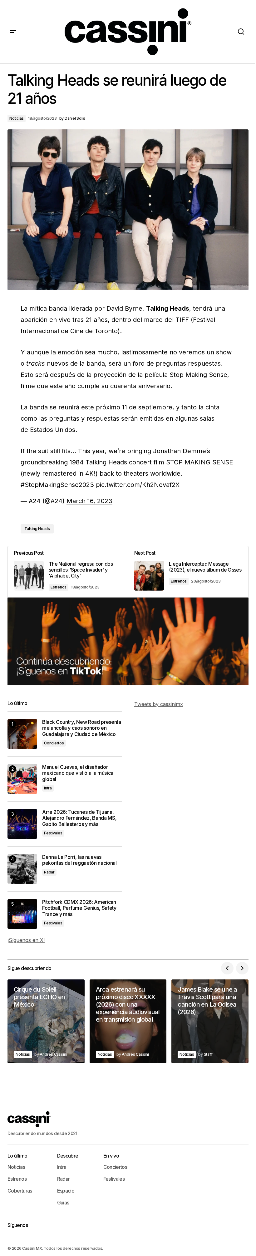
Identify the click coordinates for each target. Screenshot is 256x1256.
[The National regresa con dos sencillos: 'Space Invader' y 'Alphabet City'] (68, 571)
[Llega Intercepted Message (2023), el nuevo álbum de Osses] (188, 571)
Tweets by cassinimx (158, 704)
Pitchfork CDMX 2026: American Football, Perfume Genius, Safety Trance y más (79, 908)
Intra (48, 788)
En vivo (111, 1156)
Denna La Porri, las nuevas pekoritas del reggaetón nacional (79, 860)
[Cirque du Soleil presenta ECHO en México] (46, 1021)
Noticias (16, 118)
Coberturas (19, 1191)
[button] (13, 31)
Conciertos (54, 743)
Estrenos (58, 587)
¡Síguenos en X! (26, 940)
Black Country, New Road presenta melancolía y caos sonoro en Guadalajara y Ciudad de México (81, 728)
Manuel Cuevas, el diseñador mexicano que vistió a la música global (77, 773)
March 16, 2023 (89, 501)
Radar (49, 872)
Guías (63, 1202)
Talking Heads (37, 528)
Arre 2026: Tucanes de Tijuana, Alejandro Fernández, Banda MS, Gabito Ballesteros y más (79, 818)
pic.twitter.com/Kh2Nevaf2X (138, 484)
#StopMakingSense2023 (57, 484)
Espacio (66, 1191)
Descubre (67, 1156)
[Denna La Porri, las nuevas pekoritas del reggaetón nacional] (22, 869)
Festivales (53, 833)
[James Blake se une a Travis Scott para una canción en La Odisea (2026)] (210, 1021)
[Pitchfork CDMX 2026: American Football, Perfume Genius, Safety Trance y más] (22, 914)
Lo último (17, 1156)
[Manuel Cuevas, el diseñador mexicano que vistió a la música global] (22, 779)
